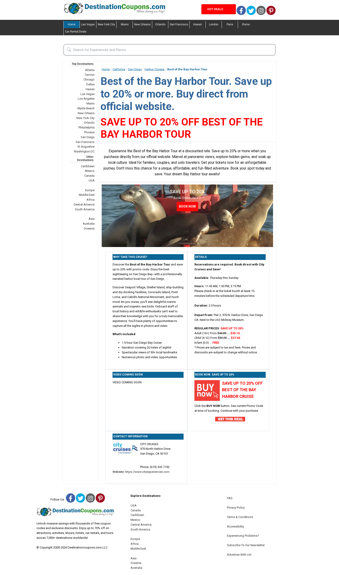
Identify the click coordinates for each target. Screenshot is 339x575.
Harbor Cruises (154, 69)
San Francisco (179, 24)
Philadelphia (86, 127)
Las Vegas (88, 24)
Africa (90, 199)
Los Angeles (86, 98)
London (213, 24)
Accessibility (235, 526)
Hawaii (197, 24)
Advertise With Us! (239, 554)
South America (85, 209)
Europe (90, 190)
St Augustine (86, 146)
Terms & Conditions (240, 517)
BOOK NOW (187, 206)
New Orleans (142, 24)
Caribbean (88, 166)
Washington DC (84, 151)
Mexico (90, 171)
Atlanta (90, 70)
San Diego (88, 137)
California (119, 69)
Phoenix (89, 132)
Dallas (90, 84)
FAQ (229, 498)
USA (92, 180)
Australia (89, 223)
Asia (92, 218)
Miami (125, 24)
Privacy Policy (236, 507)
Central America (84, 204)
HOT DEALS (215, 9)
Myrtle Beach (86, 108)
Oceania (89, 228)
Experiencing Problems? (243, 535)
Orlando (160, 24)
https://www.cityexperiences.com (147, 472)
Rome (246, 24)
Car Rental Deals (75, 31)
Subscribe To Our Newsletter (246, 545)
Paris (230, 24)
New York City (106, 24)
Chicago (89, 79)
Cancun (90, 74)
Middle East (87, 195)
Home (71, 24)
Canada (89, 175)
